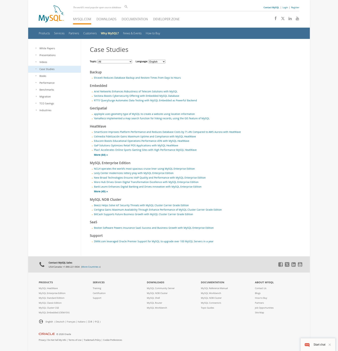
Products (46, 282)
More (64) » (101, 155)
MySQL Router (154, 302)
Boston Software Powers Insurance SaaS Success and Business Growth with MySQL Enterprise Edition (154, 227)
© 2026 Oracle (63, 334)
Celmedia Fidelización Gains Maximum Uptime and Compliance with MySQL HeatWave (145, 136)
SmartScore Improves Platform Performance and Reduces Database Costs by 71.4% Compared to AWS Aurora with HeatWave (167, 132)
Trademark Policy (92, 340)
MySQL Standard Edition (51, 297)
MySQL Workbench (157, 307)
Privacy (42, 340)
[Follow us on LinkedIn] (289, 19)
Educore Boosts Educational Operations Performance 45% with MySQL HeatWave (141, 141)
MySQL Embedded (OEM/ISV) (54, 312)
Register (295, 7)
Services (99, 282)
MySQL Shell (153, 297)
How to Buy (261, 297)
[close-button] (329, 344)
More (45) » (101, 191)
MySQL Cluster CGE (49, 307)
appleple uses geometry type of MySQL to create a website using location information (144, 114)
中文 (97, 321)
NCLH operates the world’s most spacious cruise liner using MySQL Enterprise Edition (144, 168)
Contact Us (260, 288)
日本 (90, 321)
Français (71, 321)
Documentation (135, 19)
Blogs (258, 293)
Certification (99, 293)
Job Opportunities (264, 307)
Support (97, 297)
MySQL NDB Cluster (157, 293)
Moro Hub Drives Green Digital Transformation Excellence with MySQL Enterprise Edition (146, 182)
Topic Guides (207, 307)
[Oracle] (47, 334)
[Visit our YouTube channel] (296, 19)
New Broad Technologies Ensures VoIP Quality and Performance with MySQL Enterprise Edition (150, 177)
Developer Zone (166, 19)
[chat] (307, 344)
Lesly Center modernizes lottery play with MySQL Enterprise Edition (134, 173)
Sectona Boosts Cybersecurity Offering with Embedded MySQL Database (136, 95)
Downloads (106, 19)
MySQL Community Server (161, 288)
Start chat (319, 344)
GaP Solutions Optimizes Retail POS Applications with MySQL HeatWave (136, 145)
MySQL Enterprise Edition (52, 293)
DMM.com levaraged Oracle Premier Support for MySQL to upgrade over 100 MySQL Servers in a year (154, 241)
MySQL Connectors (211, 302)
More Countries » (91, 266)
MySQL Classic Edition (50, 302)
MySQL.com (82, 19)
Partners (259, 302)
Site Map (259, 312)
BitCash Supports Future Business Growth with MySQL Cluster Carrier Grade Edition (143, 214)
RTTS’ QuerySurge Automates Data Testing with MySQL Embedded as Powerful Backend (145, 100)
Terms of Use (75, 340)
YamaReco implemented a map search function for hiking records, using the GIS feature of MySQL (151, 118)
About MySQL (264, 282)
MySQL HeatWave (48, 288)
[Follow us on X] (281, 19)
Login (285, 7)
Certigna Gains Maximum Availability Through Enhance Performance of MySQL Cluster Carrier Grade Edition (158, 209)
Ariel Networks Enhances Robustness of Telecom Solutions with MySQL (135, 91)
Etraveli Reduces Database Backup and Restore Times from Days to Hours (137, 77)
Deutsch (60, 321)
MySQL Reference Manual (214, 288)
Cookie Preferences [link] (112, 340)
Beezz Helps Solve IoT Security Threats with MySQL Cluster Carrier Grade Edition (141, 205)
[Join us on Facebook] (274, 19)
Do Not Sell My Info (57, 340)
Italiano (82, 321)
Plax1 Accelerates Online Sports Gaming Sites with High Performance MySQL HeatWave (145, 149)
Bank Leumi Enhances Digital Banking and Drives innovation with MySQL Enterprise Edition (148, 186)
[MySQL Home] (51, 14)
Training (97, 288)
